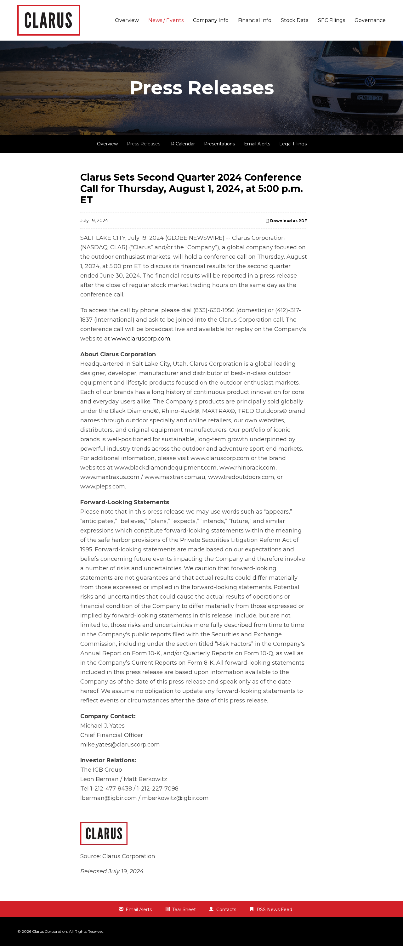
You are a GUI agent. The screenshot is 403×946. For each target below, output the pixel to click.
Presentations (219, 144)
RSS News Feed (274, 909)
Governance (370, 20)
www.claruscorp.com (140, 338)
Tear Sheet (184, 909)
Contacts (226, 909)
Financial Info (254, 20)
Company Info (211, 20)
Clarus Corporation (49, 931)
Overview (127, 20)
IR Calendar (182, 144)
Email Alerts (257, 144)
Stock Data (295, 20)
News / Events (166, 20)
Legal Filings (293, 144)
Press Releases (143, 144)
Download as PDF (288, 220)
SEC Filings (331, 20)
